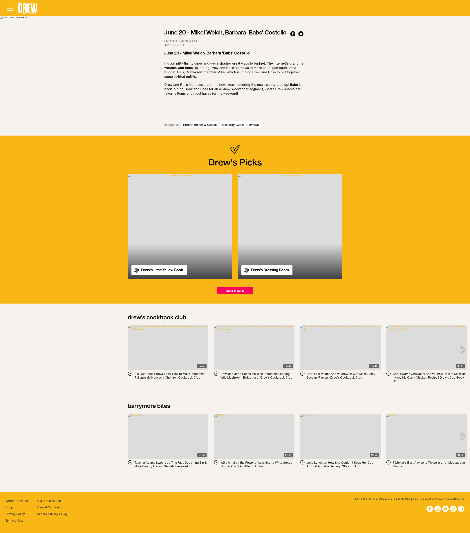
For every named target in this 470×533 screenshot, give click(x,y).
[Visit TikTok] (453, 509)
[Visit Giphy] (461, 509)
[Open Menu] (10, 8)
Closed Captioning (50, 507)
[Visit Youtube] (445, 509)
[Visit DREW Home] (27, 8)
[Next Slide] (462, 349)
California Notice (49, 501)
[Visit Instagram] (437, 509)
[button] (27, 8)
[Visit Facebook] (429, 509)
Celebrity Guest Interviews (240, 125)
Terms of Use (15, 520)
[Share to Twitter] (301, 34)
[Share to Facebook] (293, 34)
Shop (9, 507)
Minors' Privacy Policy (52, 514)
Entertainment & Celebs (200, 125)
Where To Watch (17, 501)
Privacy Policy (15, 514)
